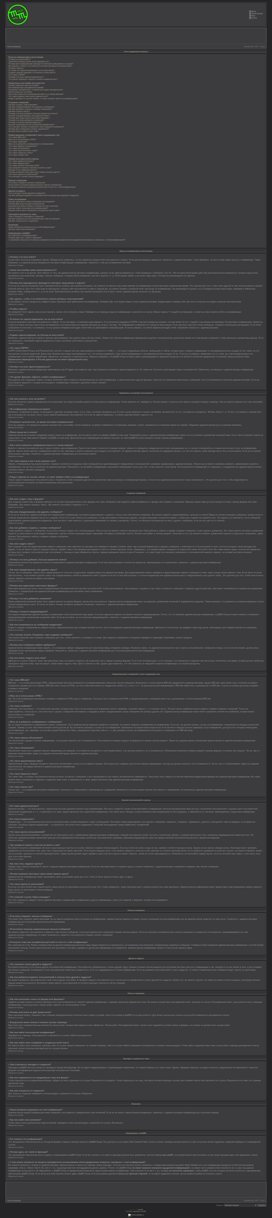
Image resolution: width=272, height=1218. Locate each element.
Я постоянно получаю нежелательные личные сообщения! (35, 185)
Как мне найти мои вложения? (22, 229)
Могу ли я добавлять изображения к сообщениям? (31, 144)
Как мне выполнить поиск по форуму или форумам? (31, 201)
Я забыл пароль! (15, 68)
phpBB (140, 1209)
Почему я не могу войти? (19, 59)
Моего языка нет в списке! (20, 92)
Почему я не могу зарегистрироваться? (26, 77)
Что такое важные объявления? (22, 146)
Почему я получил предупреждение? (25, 122)
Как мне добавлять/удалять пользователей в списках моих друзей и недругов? (43, 195)
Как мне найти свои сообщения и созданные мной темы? (34, 210)
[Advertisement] (136, 36)
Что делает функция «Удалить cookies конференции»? (33, 79)
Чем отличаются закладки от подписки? (26, 216)
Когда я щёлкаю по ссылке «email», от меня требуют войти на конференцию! (42, 98)
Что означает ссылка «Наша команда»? (26, 176)
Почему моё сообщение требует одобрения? (28, 129)
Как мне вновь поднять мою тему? (23, 131)
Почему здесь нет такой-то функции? (25, 238)
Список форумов (14, 46)
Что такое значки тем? (18, 155)
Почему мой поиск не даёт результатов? (26, 204)
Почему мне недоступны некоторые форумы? (29, 118)
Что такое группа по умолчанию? (23, 174)
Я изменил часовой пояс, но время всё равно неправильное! (35, 90)
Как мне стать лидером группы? (22, 170)
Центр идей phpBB (164, 1155)
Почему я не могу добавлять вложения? (26, 120)
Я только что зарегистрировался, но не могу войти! (31, 70)
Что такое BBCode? (17, 137)
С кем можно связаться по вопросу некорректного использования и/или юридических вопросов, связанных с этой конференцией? (66, 240)
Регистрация (257, 13)
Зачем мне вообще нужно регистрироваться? (28, 61)
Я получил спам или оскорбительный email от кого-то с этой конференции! (42, 187)
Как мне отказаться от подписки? (23, 221)
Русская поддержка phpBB (136, 1211)
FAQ (253, 16)
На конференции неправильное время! (26, 87)
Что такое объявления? (19, 148)
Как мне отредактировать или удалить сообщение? (31, 107)
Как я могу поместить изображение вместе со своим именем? (36, 94)
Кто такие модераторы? (19, 163)
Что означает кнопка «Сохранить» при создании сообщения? (36, 127)
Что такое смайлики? (17, 142)
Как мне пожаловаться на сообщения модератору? (31, 124)
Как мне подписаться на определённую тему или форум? (34, 219)
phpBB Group (96, 1142)
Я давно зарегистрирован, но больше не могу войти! (31, 72)
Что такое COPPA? (16, 75)
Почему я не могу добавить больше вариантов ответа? (33, 113)
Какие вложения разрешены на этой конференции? (31, 227)
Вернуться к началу (15, 265)
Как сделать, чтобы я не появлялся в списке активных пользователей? (40, 66)
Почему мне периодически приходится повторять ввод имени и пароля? (41, 64)
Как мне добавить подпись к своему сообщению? (30, 109)
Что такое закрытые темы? (20, 153)
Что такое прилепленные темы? (23, 150)
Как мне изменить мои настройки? (23, 85)
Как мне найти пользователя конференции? (28, 208)
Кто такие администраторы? (21, 161)
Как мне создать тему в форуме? (23, 105)
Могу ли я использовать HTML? (22, 139)
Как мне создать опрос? (19, 111)
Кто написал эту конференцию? (22, 235)
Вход (254, 11)
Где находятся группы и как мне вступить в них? (29, 168)
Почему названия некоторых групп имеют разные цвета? (34, 172)
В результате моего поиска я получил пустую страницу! (33, 206)
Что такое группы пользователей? (23, 165)
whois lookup (191, 1165)
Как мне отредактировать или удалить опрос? (29, 116)
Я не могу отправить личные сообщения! (26, 183)
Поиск (254, 18)
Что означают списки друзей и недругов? (26, 193)
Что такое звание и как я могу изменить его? (28, 96)
